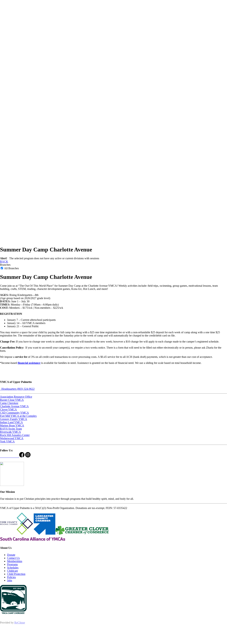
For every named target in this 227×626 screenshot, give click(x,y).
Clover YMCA (8, 409)
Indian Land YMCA (11, 422)
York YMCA (7, 441)
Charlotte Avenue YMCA (14, 406)
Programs (12, 564)
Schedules (12, 567)
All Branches (11, 268)
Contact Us (13, 557)
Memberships (14, 561)
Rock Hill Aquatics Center (15, 435)
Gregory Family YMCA (13, 419)
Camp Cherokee (9, 403)
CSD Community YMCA (14, 412)
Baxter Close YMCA (12, 399)
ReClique (19, 622)
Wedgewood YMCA (11, 438)
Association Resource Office (16, 396)
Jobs (9, 580)
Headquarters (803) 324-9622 (17, 388)
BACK (4, 261)
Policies (11, 577)
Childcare (12, 570)
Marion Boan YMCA (12, 425)
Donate (11, 554)
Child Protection (16, 573)
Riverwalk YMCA (10, 431)
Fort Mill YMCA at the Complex (18, 415)
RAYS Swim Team (11, 428)
